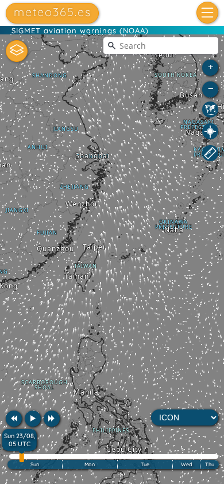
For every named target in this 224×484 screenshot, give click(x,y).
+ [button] (211, 66)
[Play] (33, 419)
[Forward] (52, 419)
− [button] (211, 88)
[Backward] (14, 419)
